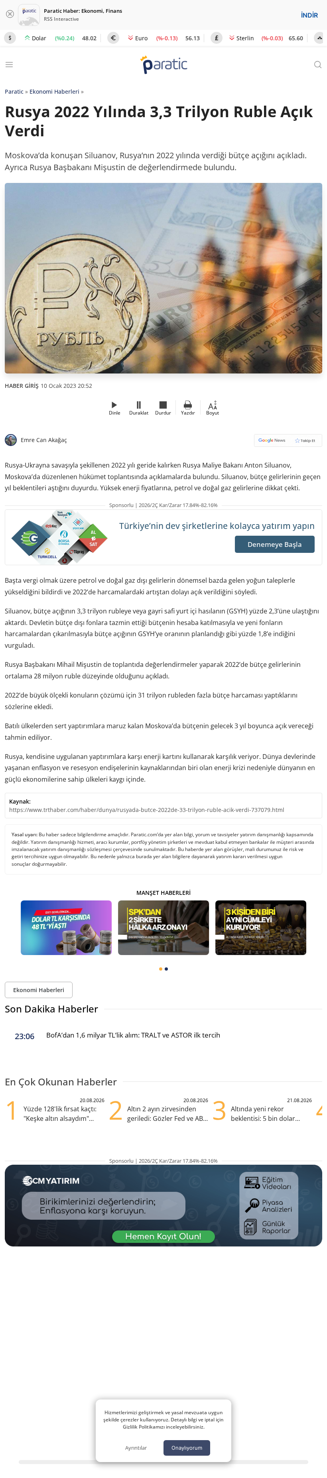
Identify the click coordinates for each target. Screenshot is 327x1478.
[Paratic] (163, 65)
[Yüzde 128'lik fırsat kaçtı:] (260, 927)
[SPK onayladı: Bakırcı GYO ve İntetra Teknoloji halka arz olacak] (163, 927)
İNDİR (309, 15)
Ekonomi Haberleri (54, 91)
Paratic (14, 91)
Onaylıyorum (186, 1448)
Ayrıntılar (136, 1447)
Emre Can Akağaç (44, 440)
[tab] (160, 969)
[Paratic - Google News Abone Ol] (288, 443)
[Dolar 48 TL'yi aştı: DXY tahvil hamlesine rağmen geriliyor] (66, 927)
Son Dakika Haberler (51, 1008)
